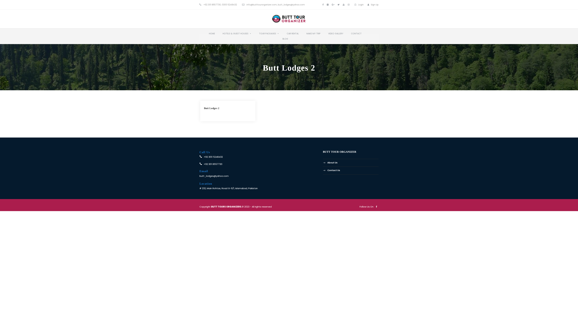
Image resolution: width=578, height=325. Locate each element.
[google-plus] (333, 4)
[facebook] (323, 4)
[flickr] (328, 4)
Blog (285, 39)
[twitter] (339, 4)
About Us (332, 162)
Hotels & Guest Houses (235, 34)
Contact (356, 34)
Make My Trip (313, 34)
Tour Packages (267, 34)
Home (212, 34)
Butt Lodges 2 (211, 108)
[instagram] (349, 4)
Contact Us (333, 170)
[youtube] (344, 4)
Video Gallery (335, 34)
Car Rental (293, 34)
